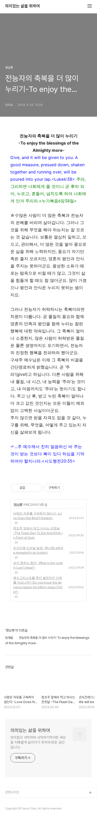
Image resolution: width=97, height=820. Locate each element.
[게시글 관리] (36, 488)
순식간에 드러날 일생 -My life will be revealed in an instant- (38, 550)
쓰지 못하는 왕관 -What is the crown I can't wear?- (38, 565)
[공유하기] (30, 488)
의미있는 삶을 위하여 (22, 6)
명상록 (18, 504)
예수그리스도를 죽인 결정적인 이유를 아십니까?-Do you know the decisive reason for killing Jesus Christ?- (37, 585)
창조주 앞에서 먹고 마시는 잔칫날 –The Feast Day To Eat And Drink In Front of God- (37, 532)
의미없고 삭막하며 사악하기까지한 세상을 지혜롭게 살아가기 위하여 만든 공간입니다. (38, 742)
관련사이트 (12, 792)
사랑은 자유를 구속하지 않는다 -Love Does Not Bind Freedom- (37, 515)
